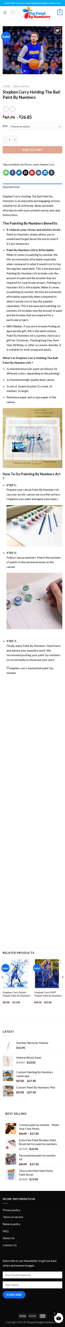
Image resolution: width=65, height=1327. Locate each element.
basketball (13, 164)
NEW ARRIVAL (21, 86)
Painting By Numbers (26, 223)
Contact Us (10, 1245)
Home (6, 86)
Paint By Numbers (18, 250)
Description (11, 187)
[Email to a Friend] (26, 173)
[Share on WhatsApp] (6, 173)
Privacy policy (11, 1210)
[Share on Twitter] (19, 173)
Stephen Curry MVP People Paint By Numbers (48, 994)
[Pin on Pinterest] (32, 173)
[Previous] (2, 984)
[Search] (13, 12)
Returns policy (11, 1224)
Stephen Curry (47, 164)
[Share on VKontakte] (39, 173)
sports (36, 164)
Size (5, 126)
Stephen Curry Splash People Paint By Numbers (17, 994)
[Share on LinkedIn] (45, 173)
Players (28, 164)
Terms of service (13, 1217)
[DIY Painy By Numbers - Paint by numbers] (36, 12)
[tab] (32, 187)
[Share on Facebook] (13, 173)
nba (22, 164)
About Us (9, 1238)
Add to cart (32, 149)
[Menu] (5, 12)
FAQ (5, 1231)
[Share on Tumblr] (52, 173)
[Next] (62, 984)
